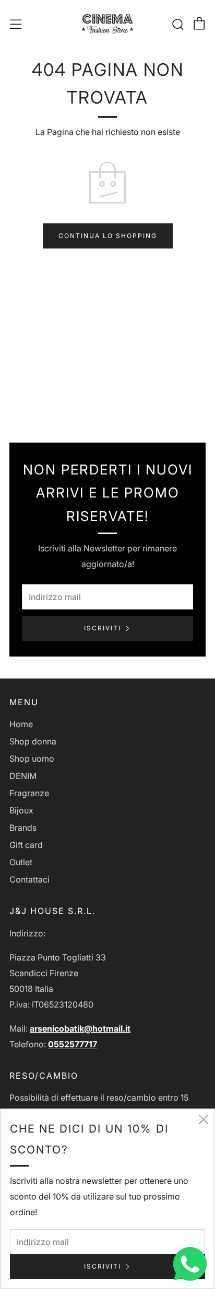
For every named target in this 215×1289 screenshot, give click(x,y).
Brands (23, 827)
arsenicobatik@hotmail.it (80, 1028)
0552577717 (72, 1044)
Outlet (20, 862)
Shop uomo (31, 758)
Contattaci (29, 879)
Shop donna (32, 741)
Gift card (26, 845)
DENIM (23, 776)
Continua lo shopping (107, 236)
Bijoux (21, 810)
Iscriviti (102, 628)
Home (21, 724)
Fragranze (29, 793)
